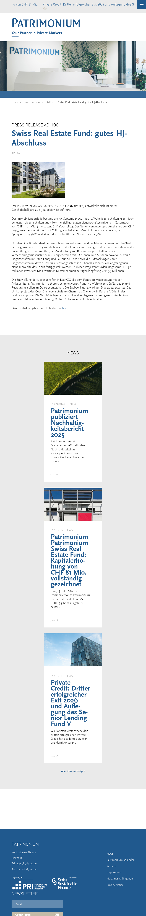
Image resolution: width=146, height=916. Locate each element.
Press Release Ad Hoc (43, 102)
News (25, 102)
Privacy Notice (115, 885)
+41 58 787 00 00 (27, 863)
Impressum (114, 872)
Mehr (25, 8)
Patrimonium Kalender (120, 859)
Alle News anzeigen (73, 771)
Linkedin (17, 858)
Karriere (111, 866)
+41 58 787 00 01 (27, 869)
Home (15, 102)
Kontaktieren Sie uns (24, 852)
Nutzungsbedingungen (120, 878)
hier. (64, 308)
